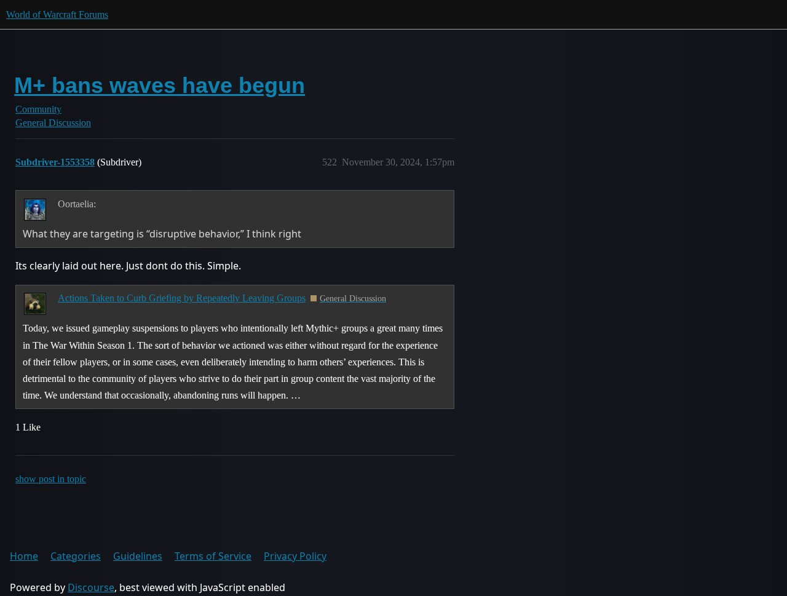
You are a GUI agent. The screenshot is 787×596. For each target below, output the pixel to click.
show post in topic (50, 479)
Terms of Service (213, 556)
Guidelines (137, 556)
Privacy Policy (295, 556)
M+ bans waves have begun (159, 85)
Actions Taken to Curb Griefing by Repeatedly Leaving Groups (182, 298)
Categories (75, 556)
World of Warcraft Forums (57, 14)
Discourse (91, 587)
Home (24, 556)
